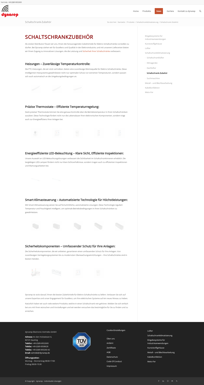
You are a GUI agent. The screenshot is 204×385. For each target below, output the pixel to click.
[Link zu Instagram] (167, 381)
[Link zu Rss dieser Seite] (176, 381)
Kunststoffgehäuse (153, 43)
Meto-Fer (149, 92)
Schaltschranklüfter (155, 57)
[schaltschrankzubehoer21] (35, 272)
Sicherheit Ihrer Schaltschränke (96, 51)
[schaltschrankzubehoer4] (77, 133)
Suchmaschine (153, 78)
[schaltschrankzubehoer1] (119, 133)
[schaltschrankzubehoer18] (56, 179)
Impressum (112, 366)
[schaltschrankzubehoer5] (35, 133)
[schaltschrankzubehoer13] (77, 226)
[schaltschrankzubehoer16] (56, 88)
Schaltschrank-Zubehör (38, 22)
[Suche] (200, 11)
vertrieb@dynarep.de (40, 352)
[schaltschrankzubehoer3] (56, 133)
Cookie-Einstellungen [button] (116, 330)
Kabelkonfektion (152, 87)
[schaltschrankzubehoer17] (35, 88)
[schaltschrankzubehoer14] (35, 226)
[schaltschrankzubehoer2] (98, 133)
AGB (108, 352)
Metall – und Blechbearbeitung (158, 83)
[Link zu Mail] (172, 381)
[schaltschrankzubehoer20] (56, 272)
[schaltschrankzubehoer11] (98, 226)
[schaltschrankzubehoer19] (35, 179)
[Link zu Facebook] (159, 381)
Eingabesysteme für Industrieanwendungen (155, 37)
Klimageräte (152, 63)
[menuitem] (136, 11)
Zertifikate (111, 347)
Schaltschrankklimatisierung (157, 52)
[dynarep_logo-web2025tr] (10, 11)
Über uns (111, 338)
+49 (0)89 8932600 (15, 2)
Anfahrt (110, 343)
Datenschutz (112, 357)
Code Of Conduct (114, 361)
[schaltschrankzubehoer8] (119, 226)
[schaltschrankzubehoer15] (77, 88)
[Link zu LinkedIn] (163, 381)
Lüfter (147, 48)
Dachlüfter (151, 68)
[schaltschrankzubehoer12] (56, 226)
